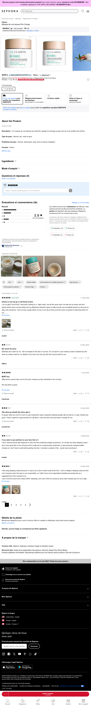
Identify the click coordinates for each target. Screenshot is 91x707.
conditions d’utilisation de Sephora (30, 686)
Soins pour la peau (7, 18)
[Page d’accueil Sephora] (10, 11)
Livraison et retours (10, 109)
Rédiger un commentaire (80, 202)
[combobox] (50, 11)
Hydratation (30, 30)
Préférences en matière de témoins (70, 686)
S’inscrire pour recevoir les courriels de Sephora (20, 641)
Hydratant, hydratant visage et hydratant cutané (36, 546)
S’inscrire (34, 646)
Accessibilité (46, 686)
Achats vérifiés (31, 282)
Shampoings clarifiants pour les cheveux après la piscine (45, 552)
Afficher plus (6, 151)
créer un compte (25, 108)
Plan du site (55, 686)
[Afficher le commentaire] (11, 266)
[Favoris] (82, 11)
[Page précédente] (2, 505)
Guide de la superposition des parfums (27, 550)
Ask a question (18, 28)
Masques (18, 18)
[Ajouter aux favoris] (88, 80)
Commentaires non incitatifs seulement (51, 282)
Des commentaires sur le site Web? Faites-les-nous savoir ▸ (45, 561)
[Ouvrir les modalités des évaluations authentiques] (21, 246)
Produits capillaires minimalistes (13, 552)
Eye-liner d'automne (73, 552)
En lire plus (6, 315)
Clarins (4, 22)
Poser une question (8, 178)
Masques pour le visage (30, 18)
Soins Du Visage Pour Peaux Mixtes (54, 550)
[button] (39, 75)
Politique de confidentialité (10, 686)
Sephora (16, 546)
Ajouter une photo (8, 523)
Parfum (37, 30)
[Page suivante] (30, 505)
